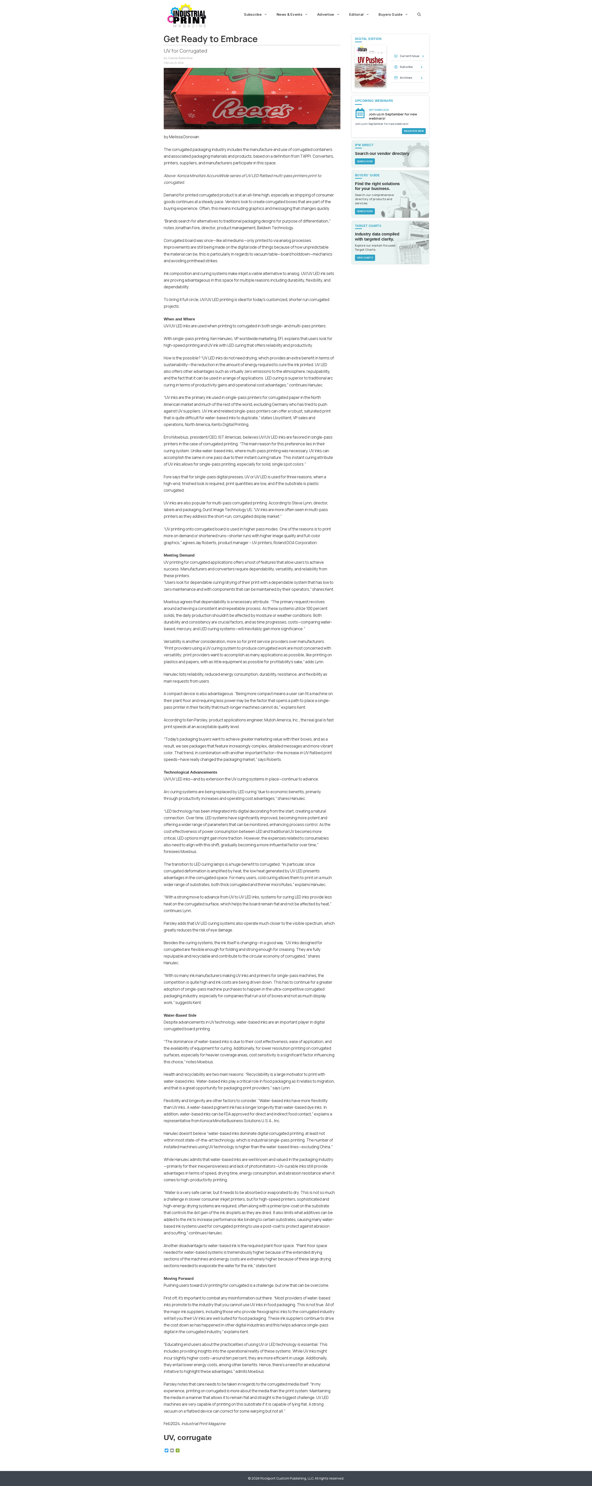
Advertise (325, 14)
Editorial (356, 14)
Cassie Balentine (180, 58)
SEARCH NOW (365, 161)
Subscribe (253, 14)
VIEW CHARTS (365, 257)
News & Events (289, 14)
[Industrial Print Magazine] (186, 15)
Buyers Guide (390, 14)
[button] (419, 14)
